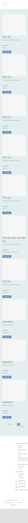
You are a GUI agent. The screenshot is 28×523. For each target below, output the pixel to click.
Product (17, 40)
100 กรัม (6, 77)
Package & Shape (8, 40)
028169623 (21, 481)
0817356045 (22, 484)
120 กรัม (6, 158)
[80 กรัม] (14, 24)
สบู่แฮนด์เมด (7, 322)
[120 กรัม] (14, 145)
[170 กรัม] (14, 185)
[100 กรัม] (14, 65)
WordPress (14, 505)
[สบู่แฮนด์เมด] (14, 309)
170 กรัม (6, 198)
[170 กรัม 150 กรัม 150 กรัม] (14, 226)
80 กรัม (6, 37)
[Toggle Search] (19, 4)
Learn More (7, 51)
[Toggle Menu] (24, 4)
